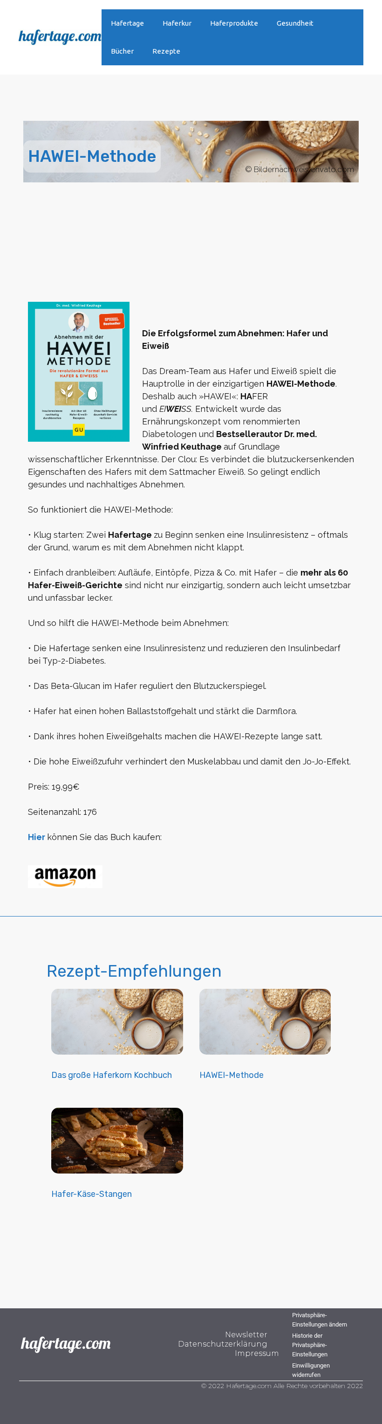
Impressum (257, 1353)
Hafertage (127, 23)
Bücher (122, 51)
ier (39, 837)
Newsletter (246, 1334)
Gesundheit (295, 23)
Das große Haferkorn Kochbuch (111, 1075)
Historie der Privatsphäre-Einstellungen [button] (309, 1345)
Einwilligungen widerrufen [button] (311, 1370)
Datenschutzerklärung (222, 1344)
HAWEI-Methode (231, 1075)
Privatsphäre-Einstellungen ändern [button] (319, 1320)
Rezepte (166, 51)
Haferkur (177, 23)
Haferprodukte (234, 23)
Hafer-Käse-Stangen (91, 1194)
